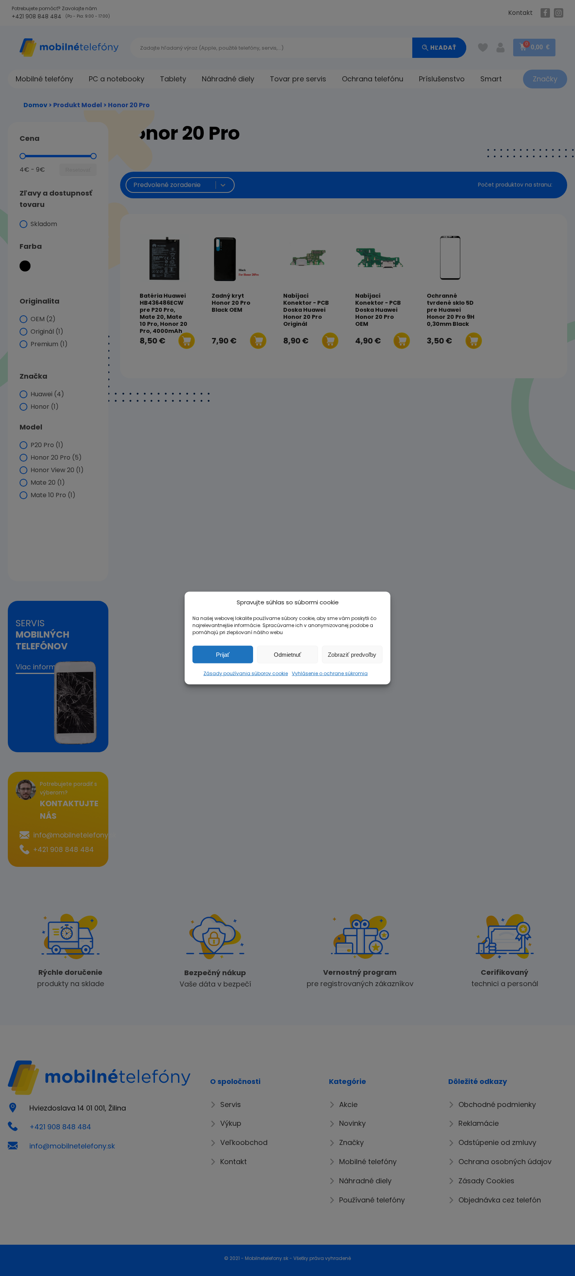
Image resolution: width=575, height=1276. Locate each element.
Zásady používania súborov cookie (245, 673)
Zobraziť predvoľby (352, 654)
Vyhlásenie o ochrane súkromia (330, 673)
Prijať (223, 654)
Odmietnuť (287, 654)
